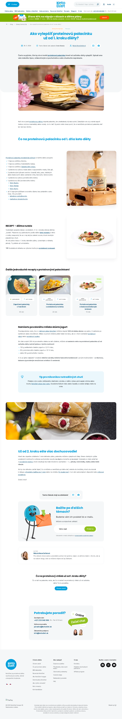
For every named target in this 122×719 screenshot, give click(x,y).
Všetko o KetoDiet (32, 11)
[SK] (10, 684)
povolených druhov (26, 462)
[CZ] (7, 684)
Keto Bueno (14, 183)
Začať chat (78, 621)
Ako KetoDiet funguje (39, 676)
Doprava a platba (58, 664)
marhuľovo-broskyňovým (19, 199)
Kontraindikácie (37, 689)
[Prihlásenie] (104, 4)
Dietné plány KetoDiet (40, 680)
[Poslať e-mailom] (93, 46)
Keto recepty (37, 686)
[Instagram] (108, 665)
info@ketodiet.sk (41, 633)
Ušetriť (104, 17)
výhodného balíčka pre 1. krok (35, 472)
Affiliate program (79, 672)
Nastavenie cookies (12, 707)
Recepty (66, 11)
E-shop (14, 4)
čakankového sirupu (28, 167)
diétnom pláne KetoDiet (47, 331)
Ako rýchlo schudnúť (39, 683)
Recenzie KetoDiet (56, 11)
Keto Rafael (14, 186)
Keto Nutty (14, 189)
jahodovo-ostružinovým (18, 196)
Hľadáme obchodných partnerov (81, 667)
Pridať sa (90, 529)
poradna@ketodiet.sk (43, 626)
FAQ (54, 681)
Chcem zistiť (61, 588)
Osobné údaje (57, 675)
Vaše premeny (44, 11)
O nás (80, 11)
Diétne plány (9, 11)
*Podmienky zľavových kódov (60, 667)
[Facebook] (102, 665)
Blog (11, 24)
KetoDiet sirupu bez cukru (40, 384)
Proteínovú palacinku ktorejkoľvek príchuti (20, 158)
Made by (111, 705)
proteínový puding (33, 336)
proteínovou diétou (36, 122)
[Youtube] (114, 665)
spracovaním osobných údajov (84, 535)
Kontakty (76, 664)
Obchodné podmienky (60, 672)
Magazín (74, 11)
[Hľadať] (98, 4)
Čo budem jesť (63, 472)
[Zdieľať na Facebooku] (98, 46)
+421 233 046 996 (98, 11)
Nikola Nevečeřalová (79, 46)
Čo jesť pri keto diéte (39, 667)
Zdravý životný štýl (21, 24)
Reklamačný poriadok (59, 678)
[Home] (6, 24)
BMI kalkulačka (19, 11)
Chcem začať (37, 664)
